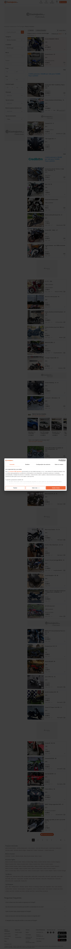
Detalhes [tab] (27, 464)
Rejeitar (15, 487)
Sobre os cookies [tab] (59, 464)
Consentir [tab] (12, 464)
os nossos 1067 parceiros (15, 471)
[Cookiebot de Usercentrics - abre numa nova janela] (60, 460)
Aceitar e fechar (56, 487)
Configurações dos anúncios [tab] (43, 464)
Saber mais (34, 487)
